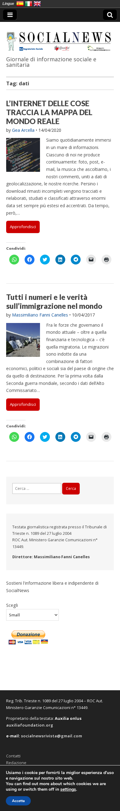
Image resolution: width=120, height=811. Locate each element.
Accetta (18, 800)
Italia (28, 3)
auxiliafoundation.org (29, 725)
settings (68, 789)
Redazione (16, 762)
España (20, 3)
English (37, 3)
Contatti (13, 756)
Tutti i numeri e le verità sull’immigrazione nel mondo (54, 301)
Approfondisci (23, 226)
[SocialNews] (60, 37)
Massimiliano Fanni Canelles (40, 315)
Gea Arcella (23, 130)
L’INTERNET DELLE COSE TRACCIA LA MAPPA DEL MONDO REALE (49, 112)
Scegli (12, 605)
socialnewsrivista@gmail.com (51, 736)
